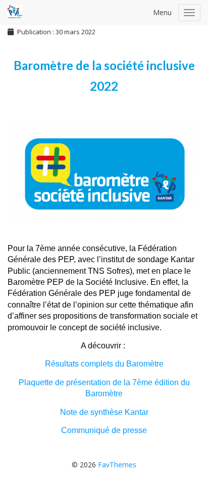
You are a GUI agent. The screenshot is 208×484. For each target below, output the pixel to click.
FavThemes (117, 464)
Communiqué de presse (104, 430)
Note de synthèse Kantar (104, 412)
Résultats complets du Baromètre (104, 363)
